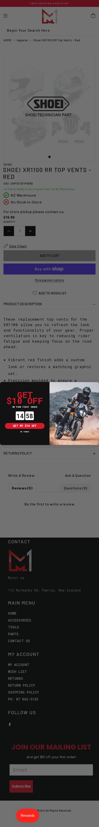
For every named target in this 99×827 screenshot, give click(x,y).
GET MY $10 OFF (24, 426)
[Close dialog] (3, 385)
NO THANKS (24, 431)
